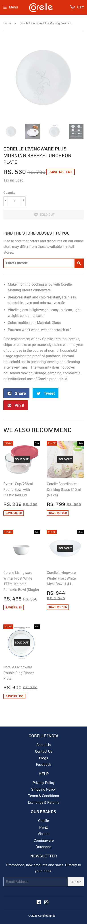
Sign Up (75, 882)
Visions (43, 834)
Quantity (9, 192)
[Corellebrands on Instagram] (46, 903)
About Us (43, 745)
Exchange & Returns (43, 802)
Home (7, 23)
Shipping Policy (43, 789)
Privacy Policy (44, 783)
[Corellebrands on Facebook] (38, 903)
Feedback (43, 764)
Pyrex (43, 827)
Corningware (44, 840)
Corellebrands (47, 915)
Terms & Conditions (43, 796)
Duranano (43, 847)
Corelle (43, 821)
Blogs (43, 758)
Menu (13, 7)
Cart (80, 7)
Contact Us (43, 751)
